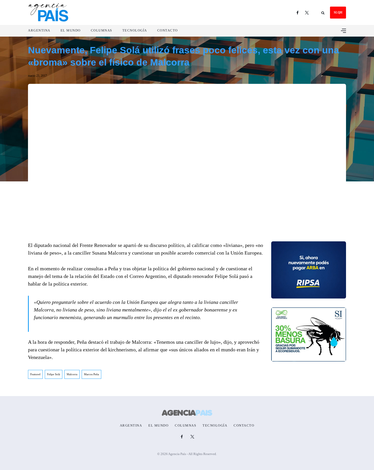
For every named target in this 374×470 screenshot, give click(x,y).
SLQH (338, 12)
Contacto (167, 30)
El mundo (71, 30)
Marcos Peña (91, 374)
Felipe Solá (53, 374)
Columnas (101, 30)
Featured (35, 374)
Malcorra (72, 374)
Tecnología (134, 30)
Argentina (39, 30)
